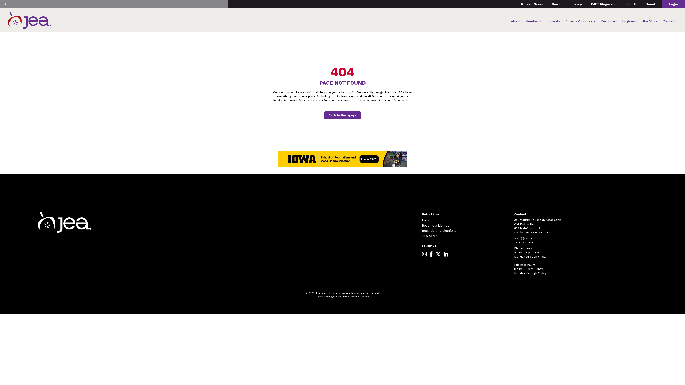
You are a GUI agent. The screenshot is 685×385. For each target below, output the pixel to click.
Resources (609, 21)
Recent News (532, 4)
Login (673, 4)
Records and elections (439, 230)
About (515, 21)
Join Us (630, 4)
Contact (669, 21)
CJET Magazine (603, 4)
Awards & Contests (580, 21)
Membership (535, 21)
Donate (651, 4)
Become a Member (436, 225)
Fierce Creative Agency (355, 296)
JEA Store (649, 21)
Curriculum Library (567, 4)
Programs (629, 21)
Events (555, 21)
